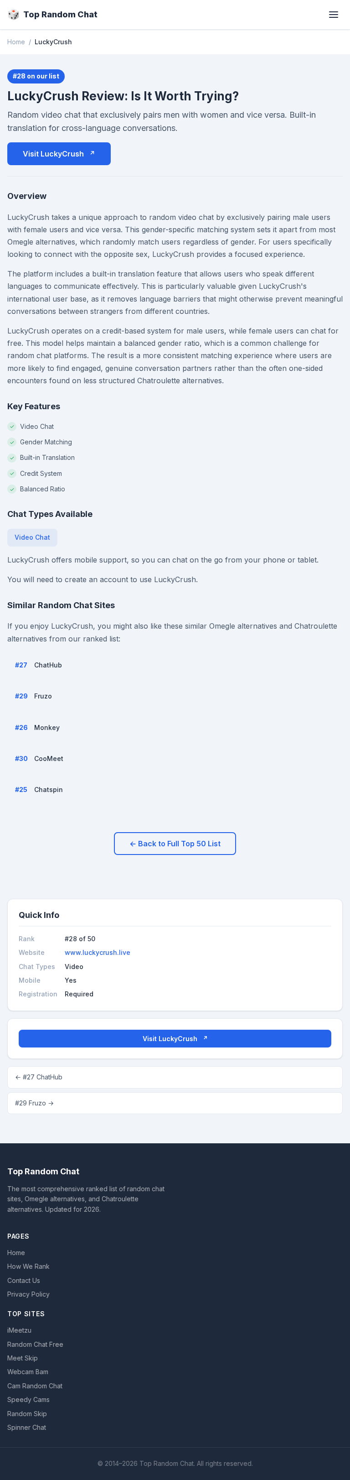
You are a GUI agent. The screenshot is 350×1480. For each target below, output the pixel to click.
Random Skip (27, 1413)
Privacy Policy (28, 1294)
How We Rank (28, 1266)
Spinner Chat (26, 1427)
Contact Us (23, 1280)
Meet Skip (22, 1358)
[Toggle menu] (333, 14)
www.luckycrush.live (97, 952)
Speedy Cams (28, 1399)
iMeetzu (19, 1330)
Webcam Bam (27, 1372)
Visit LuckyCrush (53, 153)
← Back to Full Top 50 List (175, 843)
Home (16, 42)
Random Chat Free (35, 1344)
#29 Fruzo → (34, 1103)
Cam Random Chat (34, 1386)
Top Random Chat (52, 14)
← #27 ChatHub (38, 1077)
